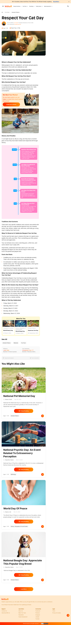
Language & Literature (8, 328)
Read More (56, 1)
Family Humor (38, 6)
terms (53, 610)
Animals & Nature (32, 328)
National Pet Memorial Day (19, 396)
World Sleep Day (20, 331)
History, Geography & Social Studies (21, 329)
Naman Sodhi (8, 399)
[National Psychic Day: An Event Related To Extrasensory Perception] (24, 433)
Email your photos (11, 104)
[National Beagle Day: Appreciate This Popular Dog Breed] (24, 544)
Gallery (6, 54)
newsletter (21, 614)
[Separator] (68, 615)
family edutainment (23, 616)
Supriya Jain (8, 512)
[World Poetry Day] (8, 323)
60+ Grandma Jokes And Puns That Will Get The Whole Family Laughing (32, 1)
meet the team (22, 612)
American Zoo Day (33, 330)
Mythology (13, 474)
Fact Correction (35, 358)
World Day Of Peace (15, 508)
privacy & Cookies (56, 612)
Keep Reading (25, 411)
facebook (38, 610)
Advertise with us (6, 612)
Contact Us (4, 610)
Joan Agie (16, 22)
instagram (38, 614)
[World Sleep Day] (21, 323)
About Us (21, 610)
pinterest (38, 612)
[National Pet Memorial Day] (24, 380)
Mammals (16, 342)
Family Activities (16, 6)
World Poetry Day (8, 330)
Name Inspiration (47, 6)
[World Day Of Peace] (24, 492)
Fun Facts (25, 6)
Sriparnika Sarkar (9, 460)
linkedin (37, 616)
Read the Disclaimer (9, 358)
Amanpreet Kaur (17, 24)
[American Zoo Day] (33, 323)
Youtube (37, 618)
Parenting (31, 6)
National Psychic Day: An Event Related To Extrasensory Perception (22, 453)
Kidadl (2, 12)
